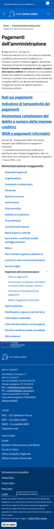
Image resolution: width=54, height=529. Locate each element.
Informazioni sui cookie (27, 494)
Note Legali (7, 488)
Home (6, 25)
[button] (20, 4)
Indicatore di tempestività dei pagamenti (26, 106)
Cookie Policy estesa (37, 518)
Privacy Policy (8, 483)
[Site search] (48, 14)
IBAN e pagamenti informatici (26, 133)
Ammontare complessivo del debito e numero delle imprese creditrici (27, 121)
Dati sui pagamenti (17, 97)
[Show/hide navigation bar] (4, 14)
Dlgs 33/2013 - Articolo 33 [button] (16, 52)
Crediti (5, 494)
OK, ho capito (9, 524)
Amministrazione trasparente (26, 25)
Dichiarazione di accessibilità (15, 472)
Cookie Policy (8, 477)
